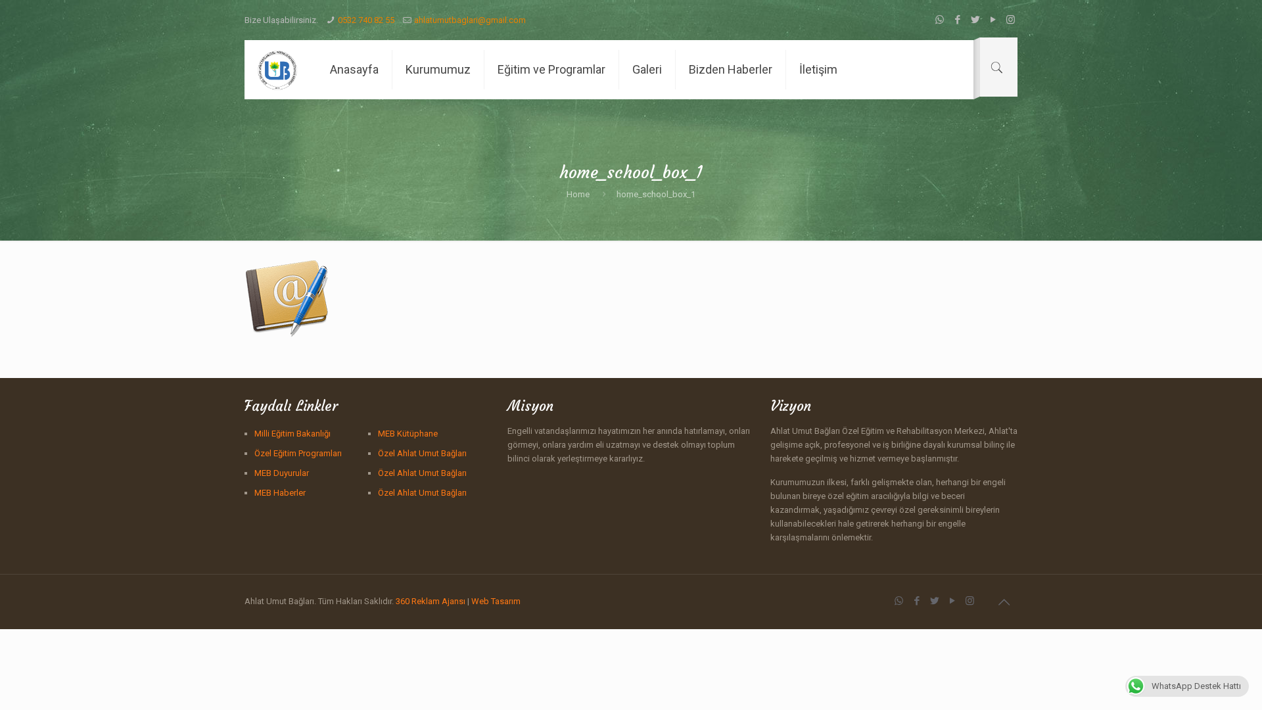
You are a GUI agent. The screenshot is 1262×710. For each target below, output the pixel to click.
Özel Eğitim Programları (298, 453)
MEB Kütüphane (408, 433)
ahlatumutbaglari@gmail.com (470, 20)
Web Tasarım (496, 601)
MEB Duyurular (281, 473)
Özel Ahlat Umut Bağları (422, 453)
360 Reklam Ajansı (430, 601)
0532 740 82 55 (366, 20)
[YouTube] (993, 20)
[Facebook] (957, 20)
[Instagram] (1010, 20)
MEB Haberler (280, 493)
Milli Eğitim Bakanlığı (292, 433)
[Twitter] (975, 20)
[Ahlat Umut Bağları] (277, 69)
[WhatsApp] (940, 20)
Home (578, 194)
